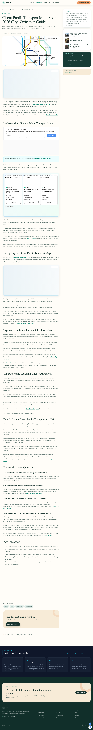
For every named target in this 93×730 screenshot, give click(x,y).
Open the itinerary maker (71, 64)
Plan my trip (80, 692)
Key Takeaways (69, 25)
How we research (71, 653)
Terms (76, 712)
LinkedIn (30, 634)
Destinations (47, 2)
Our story (58, 710)
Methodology (59, 712)
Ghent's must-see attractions (25, 323)
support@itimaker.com (9, 716)
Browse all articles (69, 72)
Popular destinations (43, 717)
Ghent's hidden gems (32, 409)
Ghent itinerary (31, 238)
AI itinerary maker (42, 710)
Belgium (6, 606)
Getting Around (29, 606)
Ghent (12, 606)
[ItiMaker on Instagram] (86, 726)
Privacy (76, 710)
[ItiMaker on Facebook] (82, 726)
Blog (8, 9)
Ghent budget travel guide (34, 493)
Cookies (77, 715)
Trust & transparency (84, 653)
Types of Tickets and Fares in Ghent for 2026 (76, 17)
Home (3, 9)
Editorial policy (59, 715)
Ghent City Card (11, 363)
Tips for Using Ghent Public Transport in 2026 (76, 21)
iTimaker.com (48, 535)
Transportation (19, 606)
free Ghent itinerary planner (42, 158)
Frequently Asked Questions (72, 23)
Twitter (17, 634)
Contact (58, 717)
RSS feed (77, 717)
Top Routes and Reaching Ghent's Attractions (76, 19)
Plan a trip (32, 2)
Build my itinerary (84, 2)
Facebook (23, 634)
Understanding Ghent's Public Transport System (77, 13)
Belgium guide (6, 13)
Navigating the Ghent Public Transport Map (76, 15)
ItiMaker (8, 708)
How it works (56, 2)
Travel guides (39, 2)
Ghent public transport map (41, 104)
